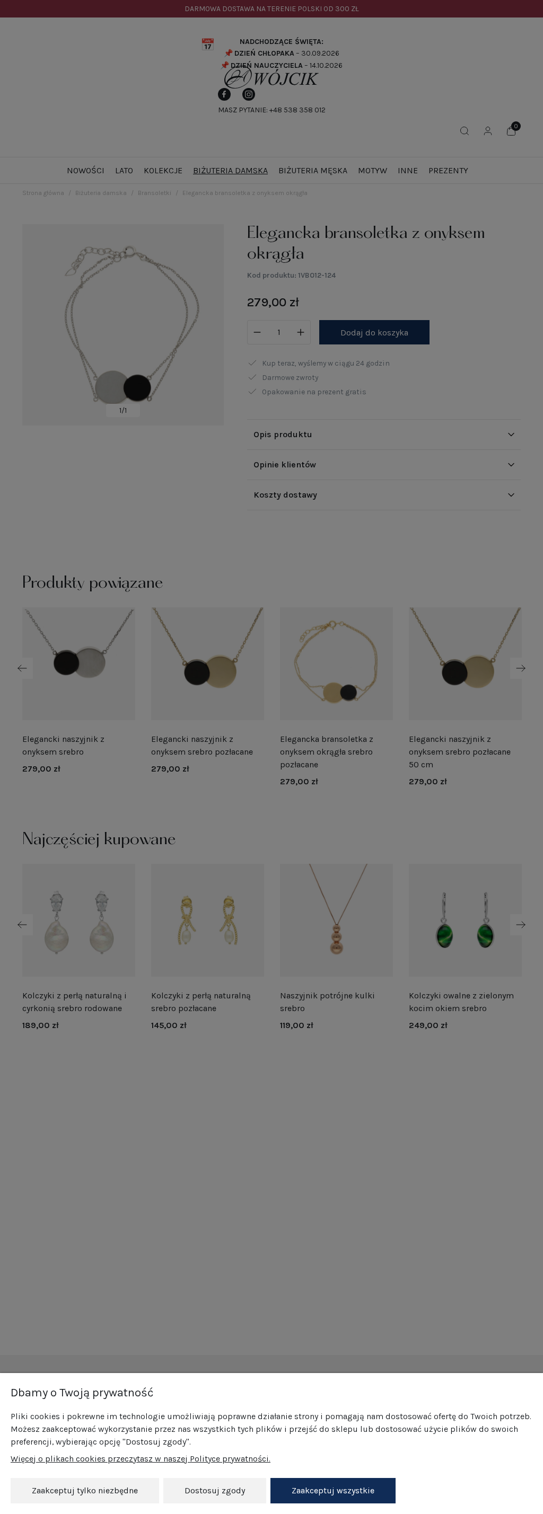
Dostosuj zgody (215, 1490)
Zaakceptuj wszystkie (333, 1490)
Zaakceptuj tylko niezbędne (85, 1490)
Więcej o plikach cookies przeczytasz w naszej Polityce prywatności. (140, 1459)
